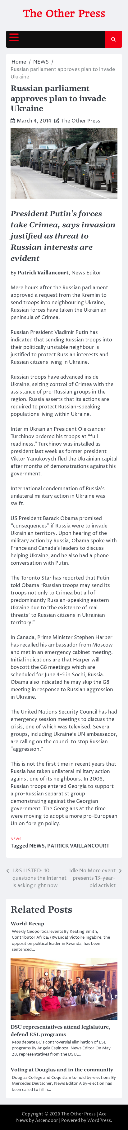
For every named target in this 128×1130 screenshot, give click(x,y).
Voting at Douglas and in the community (62, 1070)
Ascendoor (46, 1120)
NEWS (16, 839)
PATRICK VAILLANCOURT (78, 846)
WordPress (99, 1120)
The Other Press (64, 13)
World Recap (27, 924)
